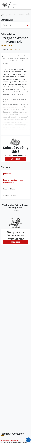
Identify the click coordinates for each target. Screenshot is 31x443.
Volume (3, 14)
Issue (9, 14)
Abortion (7, 174)
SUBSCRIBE (15, 159)
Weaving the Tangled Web (9, 440)
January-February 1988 (15, 49)
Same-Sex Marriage (9, 189)
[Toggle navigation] (26, 5)
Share (28, 440)
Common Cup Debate (10, 195)
